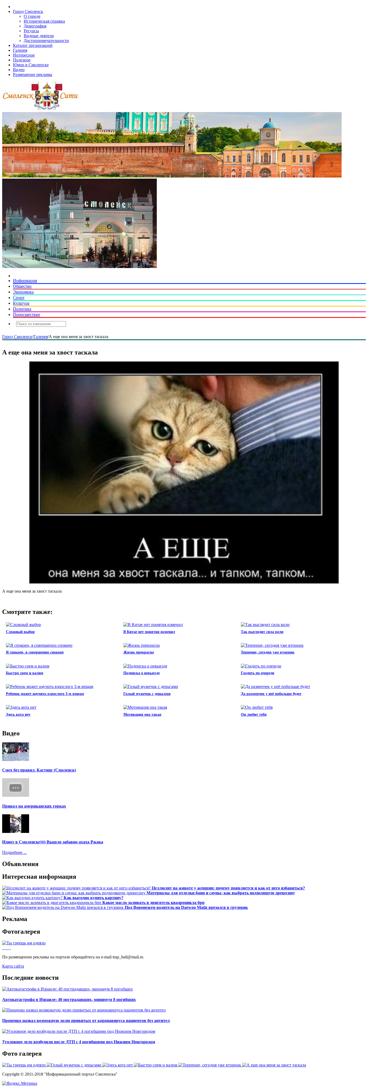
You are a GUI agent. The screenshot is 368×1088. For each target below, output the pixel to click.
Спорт (19, 297)
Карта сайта (13, 966)
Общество (22, 286)
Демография (35, 26)
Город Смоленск (28, 11)
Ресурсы (31, 31)
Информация (25, 280)
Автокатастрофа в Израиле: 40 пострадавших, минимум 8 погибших (69, 999)
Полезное (21, 60)
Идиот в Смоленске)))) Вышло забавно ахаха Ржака (52, 842)
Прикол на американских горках (34, 806)
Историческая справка (44, 21)
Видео (19, 69)
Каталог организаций (33, 45)
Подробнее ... (14, 852)
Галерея (20, 50)
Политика (22, 309)
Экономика (23, 292)
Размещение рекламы (32, 74)
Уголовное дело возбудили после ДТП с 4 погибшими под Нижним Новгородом (78, 1042)
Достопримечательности (46, 40)
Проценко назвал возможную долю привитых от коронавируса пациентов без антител (86, 1020)
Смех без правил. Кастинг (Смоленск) (39, 770)
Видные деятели (39, 35)
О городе (32, 16)
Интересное (24, 55)
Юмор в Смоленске (31, 64)
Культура (21, 303)
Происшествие (26, 314)
